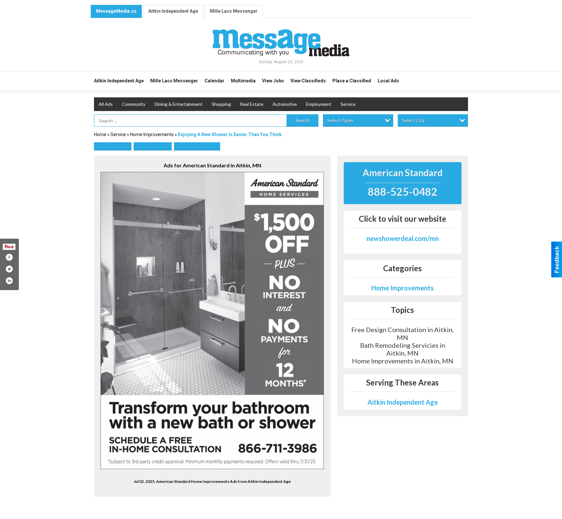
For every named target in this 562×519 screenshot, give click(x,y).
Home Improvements (152, 134)
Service (348, 104)
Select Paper (341, 120)
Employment (318, 104)
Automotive (285, 104)
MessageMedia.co (116, 11)
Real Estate (251, 104)
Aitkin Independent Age (173, 11)
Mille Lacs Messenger (234, 11)
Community (133, 104)
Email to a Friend (197, 146)
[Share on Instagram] (9, 280)
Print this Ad (152, 146)
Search (303, 120)
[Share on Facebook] (9, 257)
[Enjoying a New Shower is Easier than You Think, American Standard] (212, 320)
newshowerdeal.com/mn (403, 238)
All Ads (106, 104)
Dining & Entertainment (178, 104)
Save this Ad (113, 146)
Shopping (221, 104)
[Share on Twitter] (9, 269)
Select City (413, 120)
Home (100, 134)
